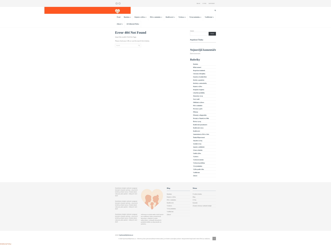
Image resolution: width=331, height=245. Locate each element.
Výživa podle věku (198, 169)
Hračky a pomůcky (198, 80)
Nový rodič (196, 99)
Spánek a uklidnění (198, 147)
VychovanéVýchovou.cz (126, 235)
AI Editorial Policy (132, 24)
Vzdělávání (208, 17)
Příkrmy (195, 112)
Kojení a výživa (140, 17)
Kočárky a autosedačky (200, 83)
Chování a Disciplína (199, 73)
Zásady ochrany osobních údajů (202, 205)
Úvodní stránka (197, 194)
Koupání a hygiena (198, 89)
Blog (198, 3)
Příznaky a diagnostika (200, 115)
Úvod (118, 17)
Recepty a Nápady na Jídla (201, 118)
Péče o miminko (155, 17)
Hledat (192, 31)
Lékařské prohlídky (199, 93)
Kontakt (212, 3)
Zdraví (119, 24)
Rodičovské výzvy (198, 128)
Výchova (181, 17)
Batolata (126, 17)
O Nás (204, 3)
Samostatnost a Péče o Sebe (201, 134)
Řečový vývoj (197, 121)
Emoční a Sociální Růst (200, 77)
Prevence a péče (197, 108)
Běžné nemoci (197, 67)
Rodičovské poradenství (200, 124)
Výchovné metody (198, 159)
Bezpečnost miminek (199, 70)
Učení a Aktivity (197, 150)
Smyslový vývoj (197, 140)
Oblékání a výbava (198, 102)
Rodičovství (169, 17)
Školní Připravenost (199, 137)
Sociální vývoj (197, 144)
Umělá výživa (197, 153)
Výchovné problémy (199, 163)
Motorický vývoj (198, 96)
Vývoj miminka (194, 17)
